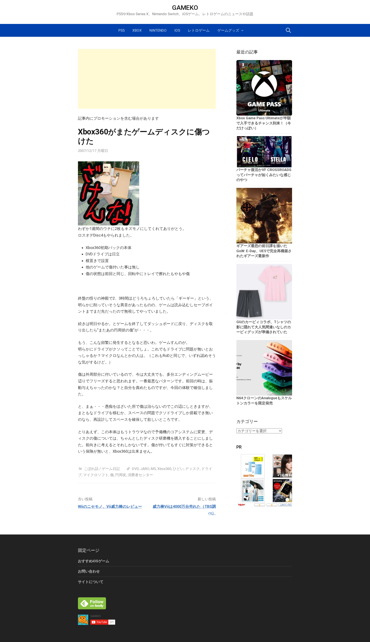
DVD (135, 469)
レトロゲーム (199, 30)
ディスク (192, 469)
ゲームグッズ (228, 30)
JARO (144, 469)
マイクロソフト (96, 475)
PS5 (121, 30)
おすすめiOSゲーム (93, 561)
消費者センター (140, 475)
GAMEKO (185, 7)
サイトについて (90, 582)
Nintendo (158, 30)
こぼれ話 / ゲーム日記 (102, 469)
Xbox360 (164, 469)
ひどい (178, 469)
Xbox (137, 30)
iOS (177, 30)
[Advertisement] (147, 79)
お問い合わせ (89, 571)
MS (153, 469)
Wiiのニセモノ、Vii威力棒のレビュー (110, 506)
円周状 (120, 475)
